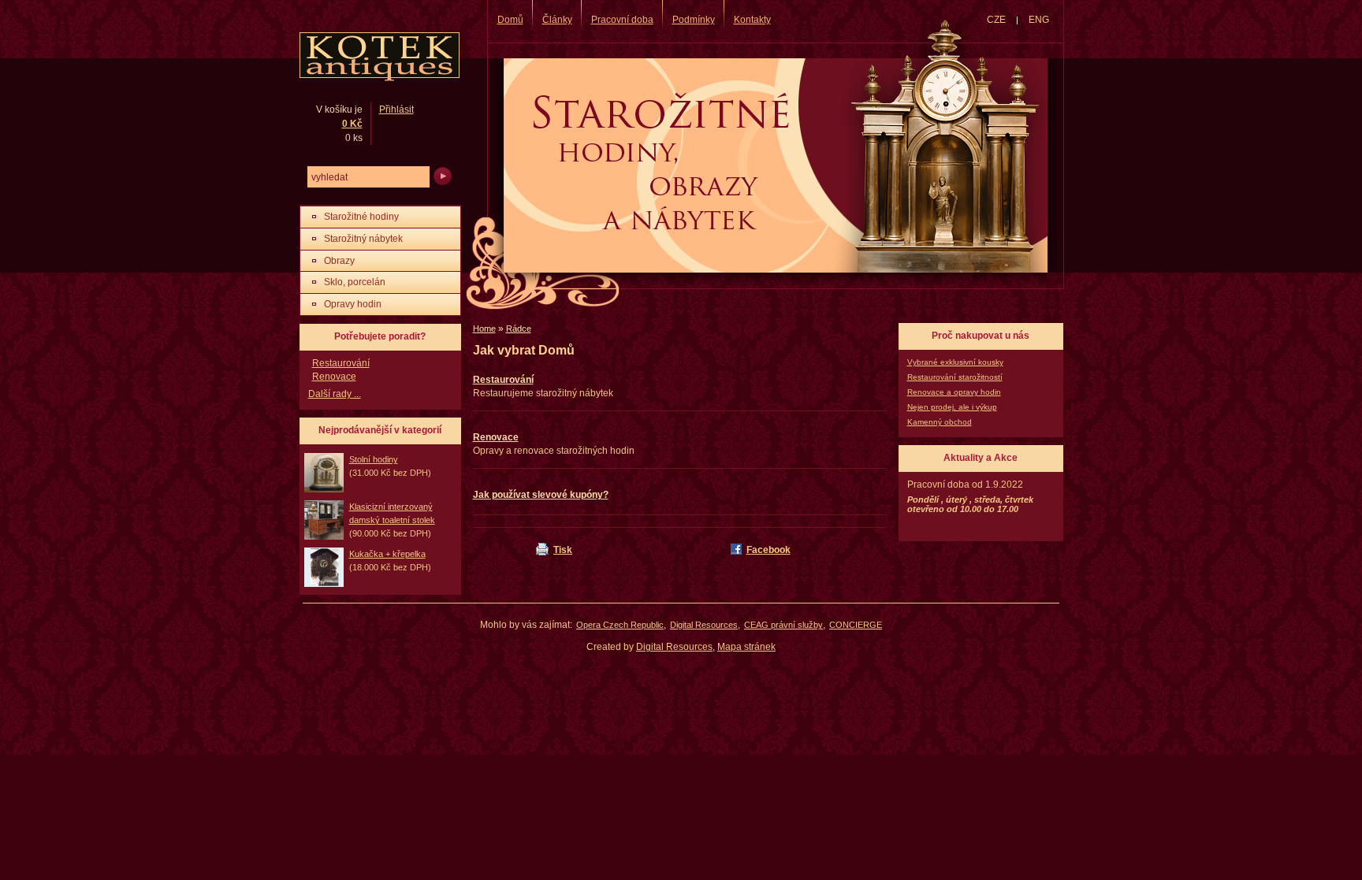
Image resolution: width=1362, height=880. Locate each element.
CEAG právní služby (783, 624)
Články (557, 19)
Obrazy (339, 260)
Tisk (562, 549)
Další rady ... (334, 393)
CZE (996, 19)
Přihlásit (396, 109)
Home (484, 328)
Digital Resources (704, 624)
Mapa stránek (746, 646)
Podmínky (693, 19)
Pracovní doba (622, 19)
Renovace (496, 437)
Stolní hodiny (373, 459)
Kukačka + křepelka (387, 554)
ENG (1039, 19)
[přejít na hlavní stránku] (379, 57)
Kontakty (752, 19)
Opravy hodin (352, 304)
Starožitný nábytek (363, 238)
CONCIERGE (855, 624)
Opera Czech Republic (620, 624)
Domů (510, 19)
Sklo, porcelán (354, 282)
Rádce (518, 328)
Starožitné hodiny (361, 216)
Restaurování (503, 379)
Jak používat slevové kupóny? (540, 494)
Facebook (768, 549)
